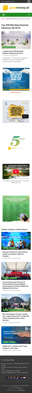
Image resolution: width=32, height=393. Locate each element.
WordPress (21, 390)
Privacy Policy (25, 385)
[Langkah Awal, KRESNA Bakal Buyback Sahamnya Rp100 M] (16, 40)
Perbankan (13, 278)
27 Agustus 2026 (7, 258)
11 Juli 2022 (6, 55)
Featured (12, 47)
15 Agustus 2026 (7, 350)
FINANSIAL (12, 248)
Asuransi (5, 47)
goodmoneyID (16, 258)
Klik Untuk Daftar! (16, 92)
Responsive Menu (29, 1)
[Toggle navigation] (3, 15)
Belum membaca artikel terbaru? (15, 229)
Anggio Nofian (14, 55)
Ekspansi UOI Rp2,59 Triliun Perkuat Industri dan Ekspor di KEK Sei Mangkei (15, 254)
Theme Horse (18, 388)
